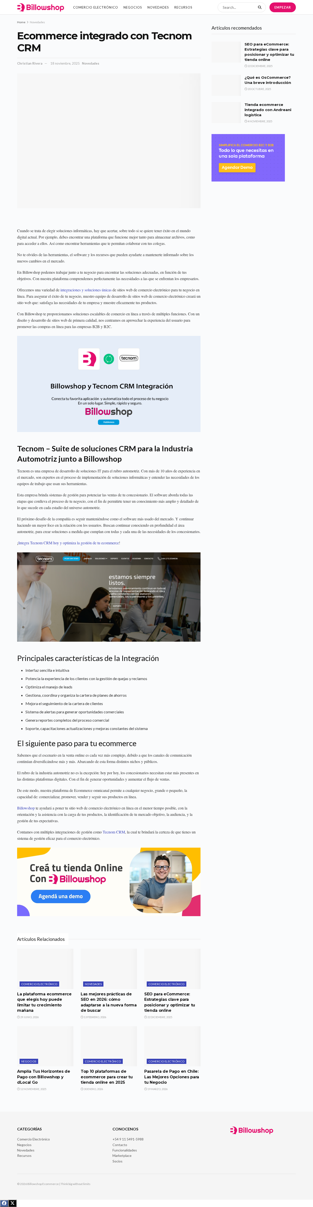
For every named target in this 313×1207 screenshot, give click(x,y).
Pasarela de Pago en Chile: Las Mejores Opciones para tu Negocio (171, 1077)
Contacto (119, 1145)
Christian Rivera (29, 63)
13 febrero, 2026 (94, 1017)
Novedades (158, 7)
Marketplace (122, 1155)
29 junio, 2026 (29, 1017)
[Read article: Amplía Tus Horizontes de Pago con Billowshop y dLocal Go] (45, 1046)
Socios (117, 1161)
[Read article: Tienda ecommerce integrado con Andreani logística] (226, 112)
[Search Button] (261, 7)
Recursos (183, 7)
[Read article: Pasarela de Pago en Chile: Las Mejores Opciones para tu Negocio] (172, 1046)
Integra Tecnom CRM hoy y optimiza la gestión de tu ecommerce (68, 542)
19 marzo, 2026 (157, 1089)
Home (21, 22)
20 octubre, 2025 (259, 89)
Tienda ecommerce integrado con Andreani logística (268, 109)
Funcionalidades (124, 1150)
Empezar (282, 7)
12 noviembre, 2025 (33, 1089)
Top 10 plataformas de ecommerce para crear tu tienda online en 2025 (107, 1077)
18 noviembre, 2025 (65, 63)
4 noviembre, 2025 (259, 121)
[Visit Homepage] (41, 7)
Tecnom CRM (114, 831)
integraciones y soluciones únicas (86, 289)
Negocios (132, 7)
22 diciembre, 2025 (159, 1017)
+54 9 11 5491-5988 (128, 1139)
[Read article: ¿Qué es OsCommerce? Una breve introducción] (226, 85)
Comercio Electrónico (95, 7)
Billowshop (26, 807)
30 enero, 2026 (93, 1089)
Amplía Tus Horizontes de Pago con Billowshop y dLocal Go (43, 1077)
